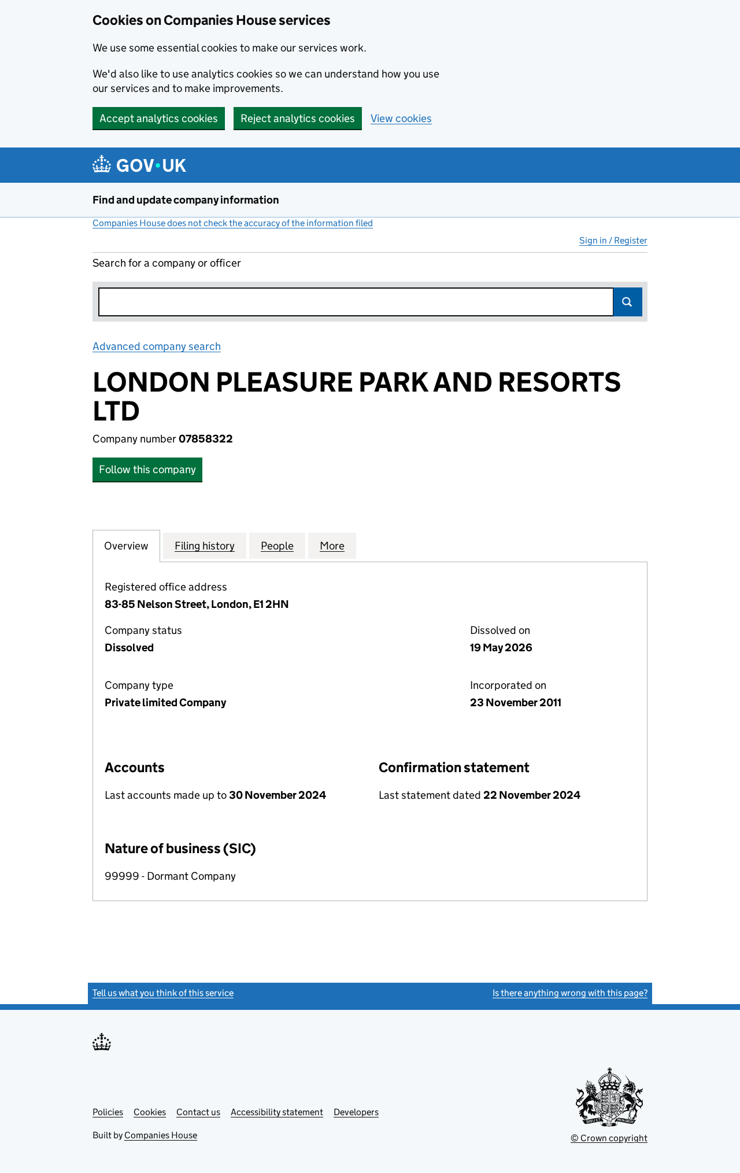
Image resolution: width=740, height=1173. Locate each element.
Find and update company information (185, 199)
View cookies (401, 118)
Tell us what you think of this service (163, 992)
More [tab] (332, 545)
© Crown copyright (609, 1138)
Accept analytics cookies (158, 118)
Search (627, 301)
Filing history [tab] (205, 545)
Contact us (198, 1111)
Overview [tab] (126, 545)
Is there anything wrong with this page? (570, 992)
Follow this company (147, 469)
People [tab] (277, 545)
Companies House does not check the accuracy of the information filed (232, 222)
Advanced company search (156, 346)
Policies (107, 1111)
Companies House (160, 1135)
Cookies (150, 1111)
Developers (356, 1111)
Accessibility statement (277, 1111)
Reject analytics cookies (297, 118)
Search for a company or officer (166, 263)
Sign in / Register (613, 240)
